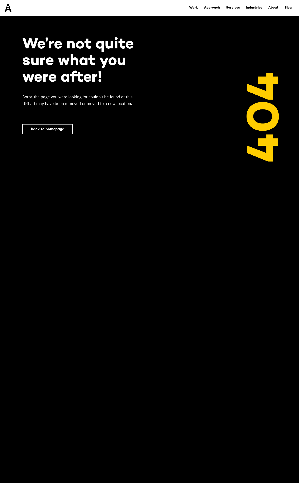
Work (193, 8)
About (273, 8)
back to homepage (47, 129)
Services (233, 8)
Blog (288, 8)
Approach (212, 8)
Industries (254, 8)
